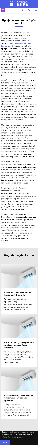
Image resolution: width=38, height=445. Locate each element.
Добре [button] (5, 442)
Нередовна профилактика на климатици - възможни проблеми (18, 398)
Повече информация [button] (15, 437)
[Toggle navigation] (3, 10)
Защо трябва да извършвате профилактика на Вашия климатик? (19, 345)
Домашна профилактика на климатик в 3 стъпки (17, 293)
